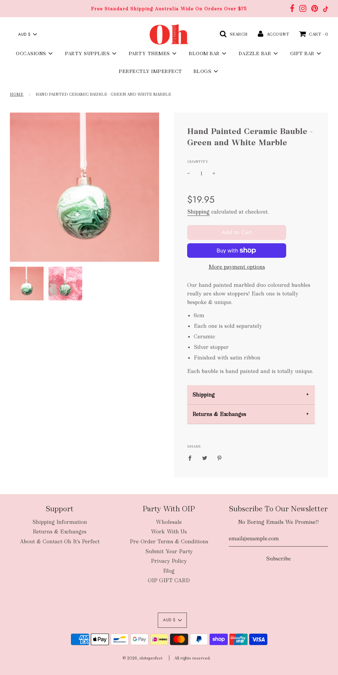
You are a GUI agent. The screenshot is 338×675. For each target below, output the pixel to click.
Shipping (198, 211)
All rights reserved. (192, 658)
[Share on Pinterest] (219, 457)
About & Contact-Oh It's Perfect (60, 541)
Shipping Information (59, 522)
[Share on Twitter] (204, 457)
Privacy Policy (169, 560)
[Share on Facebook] (191, 457)
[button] (27, 34)
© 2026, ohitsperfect (142, 658)
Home (16, 94)
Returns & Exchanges (219, 414)
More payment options (237, 266)
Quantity (197, 161)
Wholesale (169, 522)
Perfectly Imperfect (150, 71)
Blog (169, 570)
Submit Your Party (169, 551)
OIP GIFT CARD (169, 580)
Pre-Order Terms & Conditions (169, 541)
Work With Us (169, 531)
